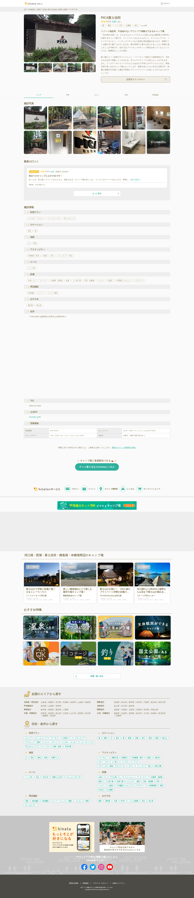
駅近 (161, 786)
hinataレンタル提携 (105, 790)
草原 (150, 738)
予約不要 (68, 746)
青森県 (51, 702)
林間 (105, 738)
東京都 (153, 702)
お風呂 (110, 786)
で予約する (135, 79)
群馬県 (131, 702)
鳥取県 (43, 713)
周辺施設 (155, 95)
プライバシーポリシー (100, 883)
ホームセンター (30, 805)
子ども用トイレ (115, 777)
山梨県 (39, 9)
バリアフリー (140, 786)
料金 (126, 95)
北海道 (43, 702)
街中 (143, 738)
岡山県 (58, 713)
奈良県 (146, 710)
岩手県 (58, 702)
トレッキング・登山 (144, 766)
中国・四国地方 (30, 713)
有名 (143, 801)
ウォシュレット (130, 777)
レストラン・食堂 (133, 781)
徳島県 (80, 713)
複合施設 (35, 801)
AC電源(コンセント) (124, 786)
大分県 (146, 713)
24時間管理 (152, 786)
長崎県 (131, 713)
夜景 (129, 738)
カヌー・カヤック (104, 762)
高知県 (53, 716)
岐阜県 (43, 710)
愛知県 (58, 710)
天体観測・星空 (137, 758)
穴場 (115, 801)
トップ (38, 95)
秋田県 (73, 702)
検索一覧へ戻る (97, 676)
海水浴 (157, 758)
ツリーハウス (45, 746)
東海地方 (27, 709)
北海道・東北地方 (31, 702)
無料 (100, 801)
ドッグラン (126, 762)
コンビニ (78, 801)
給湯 (100, 781)
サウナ (131, 766)
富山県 (116, 706)
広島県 (65, 713)
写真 (67, 95)
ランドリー (144, 777)
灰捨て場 (120, 781)
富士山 (164, 738)
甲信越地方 (31, 9)
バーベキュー (103, 758)
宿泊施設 (45, 801)
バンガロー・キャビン (69, 742)
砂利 (46, 758)
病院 (87, 801)
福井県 (131, 706)
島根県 (51, 713)
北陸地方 (100, 706)
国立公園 (158, 766)
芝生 (32, 758)
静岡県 (51, 710)
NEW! (123, 801)
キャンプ (28, 738)
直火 (37, 777)
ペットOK (28, 777)
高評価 (107, 801)
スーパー (55, 801)
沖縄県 (118, 716)
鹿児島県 (162, 713)
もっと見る (144, 25)
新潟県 (43, 706)
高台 (117, 738)
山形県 (80, 702)
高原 (157, 738)
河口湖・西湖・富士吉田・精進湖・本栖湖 (54, 9)
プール (135, 762)
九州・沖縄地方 (103, 713)
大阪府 (131, 710)
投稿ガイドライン (119, 883)
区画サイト (67, 738)
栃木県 (124, 702)
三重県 (65, 710)
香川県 (88, 713)
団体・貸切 (57, 746)
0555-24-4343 (35, 406)
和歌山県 (154, 710)
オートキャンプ (40, 738)
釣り (116, 762)
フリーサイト (55, 738)
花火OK (46, 777)
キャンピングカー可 (73, 777)
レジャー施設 (67, 801)
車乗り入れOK (57, 777)
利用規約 (86, 883)
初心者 (151, 801)
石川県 (124, 706)
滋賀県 (116, 710)
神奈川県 (162, 702)
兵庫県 (139, 710)
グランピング (79, 738)
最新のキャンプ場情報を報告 (124, 447)
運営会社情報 (73, 883)
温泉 (27, 801)
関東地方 (100, 702)
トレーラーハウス (87, 742)
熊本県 (139, 713)
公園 (136, 738)
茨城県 (116, 702)
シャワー (101, 786)
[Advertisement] (74, 531)
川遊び (148, 758)
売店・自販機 (148, 781)
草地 (39, 758)
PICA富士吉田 (35, 417)
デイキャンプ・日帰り (33, 742)
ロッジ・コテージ (51, 742)
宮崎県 (153, 713)
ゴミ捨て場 (109, 781)
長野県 (58, 706)
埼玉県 (139, 702)
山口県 (73, 713)
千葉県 (146, 702)
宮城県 (65, 702)
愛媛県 (45, 716)
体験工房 (115, 758)
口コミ (97, 95)
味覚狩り (125, 758)
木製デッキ (55, 758)
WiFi (158, 781)
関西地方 (100, 709)
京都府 (124, 710)
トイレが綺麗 (133, 801)
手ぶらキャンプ (30, 746)
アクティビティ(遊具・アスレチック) (111, 766)
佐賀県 (124, 713)
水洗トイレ (102, 777)
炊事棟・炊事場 (156, 777)
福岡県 (116, 713)
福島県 (88, 702)
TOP (25, 9)
